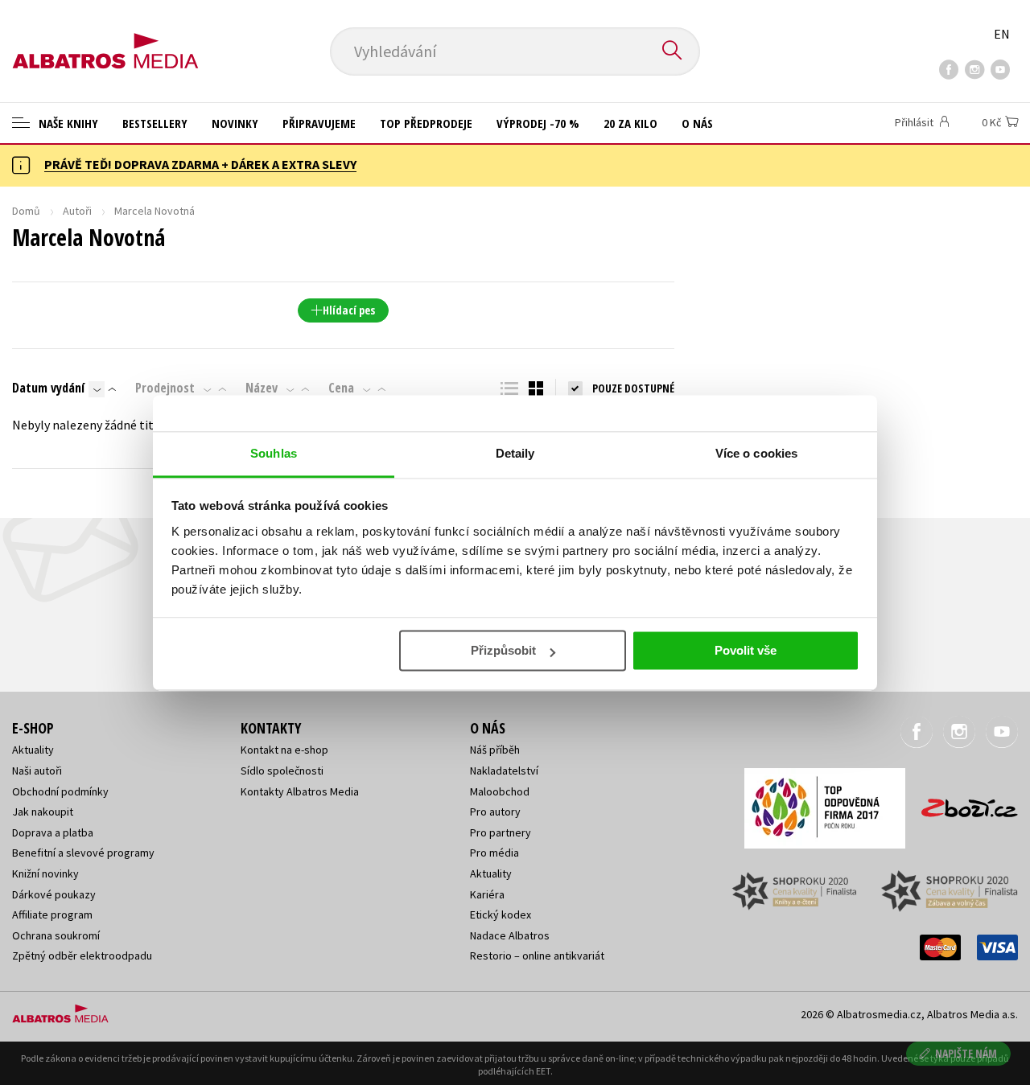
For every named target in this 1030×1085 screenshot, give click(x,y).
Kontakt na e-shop (284, 749)
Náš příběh (495, 749)
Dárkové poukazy (54, 894)
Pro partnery (500, 832)
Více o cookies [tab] (756, 453)
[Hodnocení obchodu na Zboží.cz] (961, 803)
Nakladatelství (504, 770)
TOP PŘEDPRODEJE (426, 123)
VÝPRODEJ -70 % (537, 123)
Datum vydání (48, 387)
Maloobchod (499, 791)
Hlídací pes (349, 310)
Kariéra (487, 894)
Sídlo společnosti (282, 770)
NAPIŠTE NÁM (966, 1053)
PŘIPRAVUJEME (319, 123)
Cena (341, 387)
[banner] (105, 38)
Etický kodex (500, 914)
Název (261, 387)
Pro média (494, 852)
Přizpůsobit (503, 650)
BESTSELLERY (154, 123)
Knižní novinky (45, 873)
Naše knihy (66, 123)
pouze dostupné (633, 388)
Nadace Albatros (510, 935)
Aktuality (33, 749)
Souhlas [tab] (273, 453)
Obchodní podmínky (60, 791)
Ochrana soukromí (56, 935)
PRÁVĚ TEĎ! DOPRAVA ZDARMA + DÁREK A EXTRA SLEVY (200, 164)
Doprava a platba (52, 832)
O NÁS (697, 123)
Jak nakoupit (42, 811)
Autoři (77, 210)
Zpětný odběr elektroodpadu (82, 955)
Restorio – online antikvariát (537, 955)
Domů (26, 210)
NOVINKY (235, 123)
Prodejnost (165, 387)
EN (1002, 34)
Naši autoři (37, 770)
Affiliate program (52, 914)
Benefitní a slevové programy (83, 852)
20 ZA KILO (630, 123)
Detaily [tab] (515, 453)
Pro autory (495, 811)
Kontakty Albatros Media (300, 791)
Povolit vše (746, 650)
